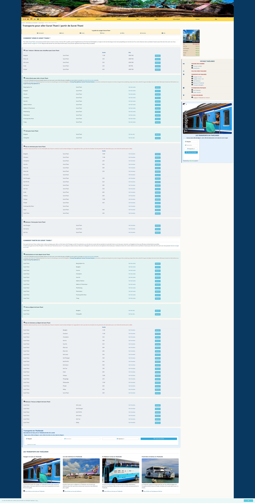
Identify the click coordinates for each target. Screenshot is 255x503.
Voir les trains (132, 87)
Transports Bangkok (198, 85)
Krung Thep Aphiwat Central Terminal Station (82, 82)
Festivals (197, 19)
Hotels (78, 19)
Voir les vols (132, 134)
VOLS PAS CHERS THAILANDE (198, 71)
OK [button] (248, 500)
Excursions (143, 33)
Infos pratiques (176, 19)
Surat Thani (41, 22)
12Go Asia (32, 444)
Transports (59, 19)
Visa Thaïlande (196, 90)
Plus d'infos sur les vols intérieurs (73, 491)
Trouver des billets (159, 438)
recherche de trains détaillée (91, 80)
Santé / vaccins (197, 92)
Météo (122, 33)
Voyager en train (197, 77)
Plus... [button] (36, 500)
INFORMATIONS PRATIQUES (198, 88)
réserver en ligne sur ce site (34, 43)
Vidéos (155, 19)
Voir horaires (132, 154)
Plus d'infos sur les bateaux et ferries (153, 491)
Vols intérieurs (197, 81)
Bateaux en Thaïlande (198, 83)
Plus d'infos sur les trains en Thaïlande (34, 491)
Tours (137, 19)
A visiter (119, 19)
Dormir (62, 33)
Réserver (158, 55)
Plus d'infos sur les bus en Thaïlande (113, 491)
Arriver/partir (40, 33)
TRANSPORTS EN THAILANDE (198, 74)
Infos (163, 33)
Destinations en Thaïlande (31, 22)
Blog (216, 19)
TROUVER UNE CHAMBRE (197, 63)
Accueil (23, 22)
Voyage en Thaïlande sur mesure (201, 97)
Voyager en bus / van (198, 79)
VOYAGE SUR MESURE (197, 95)
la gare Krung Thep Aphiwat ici (32, 83)
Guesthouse (196, 68)
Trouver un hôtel (197, 66)
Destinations (98, 19)
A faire (102, 33)
